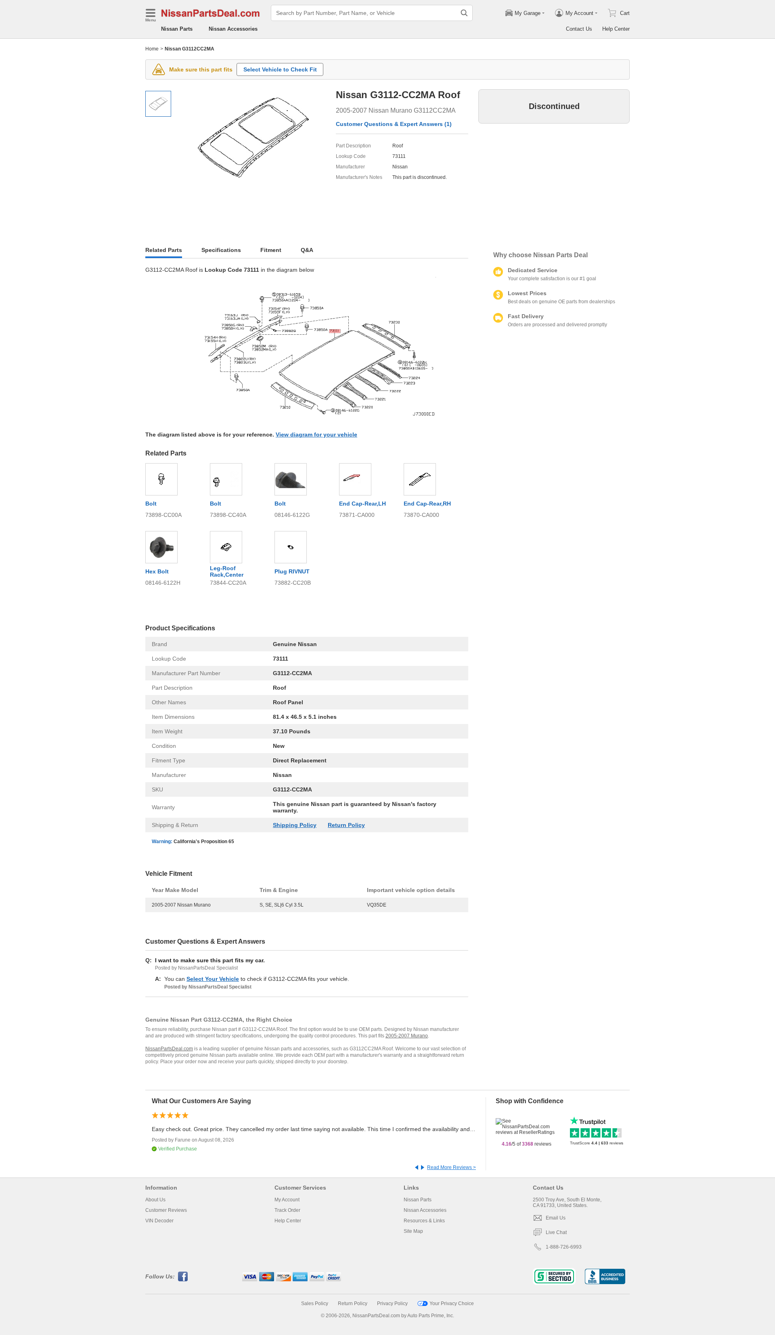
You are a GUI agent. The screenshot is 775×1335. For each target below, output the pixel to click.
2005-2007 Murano (406, 1036)
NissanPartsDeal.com (169, 1049)
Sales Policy (314, 1303)
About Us (155, 1200)
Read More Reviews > (451, 1167)
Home (152, 49)
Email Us (556, 1218)
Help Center (616, 29)
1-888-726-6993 (564, 1247)
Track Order (287, 1210)
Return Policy (346, 825)
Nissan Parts (177, 29)
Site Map (413, 1231)
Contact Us (579, 29)
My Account (287, 1200)
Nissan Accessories (233, 29)
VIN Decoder (159, 1221)
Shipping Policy (294, 825)
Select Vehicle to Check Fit (280, 69)
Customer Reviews (166, 1210)
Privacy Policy (392, 1303)
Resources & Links (424, 1221)
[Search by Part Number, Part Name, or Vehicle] (464, 13)
